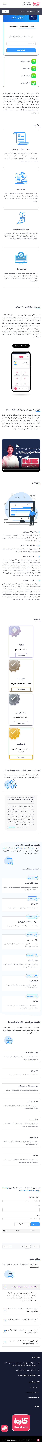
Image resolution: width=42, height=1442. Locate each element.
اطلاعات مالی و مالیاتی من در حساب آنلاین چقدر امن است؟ (23, 1320)
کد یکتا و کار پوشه (25, 61)
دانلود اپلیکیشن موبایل (21, 346)
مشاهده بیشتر (12, 827)
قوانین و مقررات (33, 1387)
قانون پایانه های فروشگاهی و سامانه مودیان (19, 848)
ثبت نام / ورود (21, 50)
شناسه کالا (32, 1231)
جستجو (35, 1224)
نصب (5, 11)
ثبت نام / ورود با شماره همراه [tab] (27, 26)
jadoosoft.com (11, 1440)
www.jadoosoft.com (27, 1375)
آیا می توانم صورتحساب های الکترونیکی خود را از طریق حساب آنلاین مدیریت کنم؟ (22, 1331)
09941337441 (21, 1370)
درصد (38, 1215)
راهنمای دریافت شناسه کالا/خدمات (21, 1189)
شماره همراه (31, 44)
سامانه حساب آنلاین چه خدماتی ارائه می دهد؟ (24, 1287)
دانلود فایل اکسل (21, 1224)
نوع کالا (38, 1205)
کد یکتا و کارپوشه (33, 1397)
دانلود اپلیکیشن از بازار (32, 1392)
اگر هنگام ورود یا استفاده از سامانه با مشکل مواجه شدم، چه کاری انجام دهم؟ (23, 1342)
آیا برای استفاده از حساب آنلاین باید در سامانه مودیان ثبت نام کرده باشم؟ (23, 1310)
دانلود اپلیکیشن (26, 76)
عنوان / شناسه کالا (35, 1197)
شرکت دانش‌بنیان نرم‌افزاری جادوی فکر (27, 1440)
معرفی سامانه (26, 69)
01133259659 (31, 1370)
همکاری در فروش (25, 83)
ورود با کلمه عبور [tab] (14, 26)
